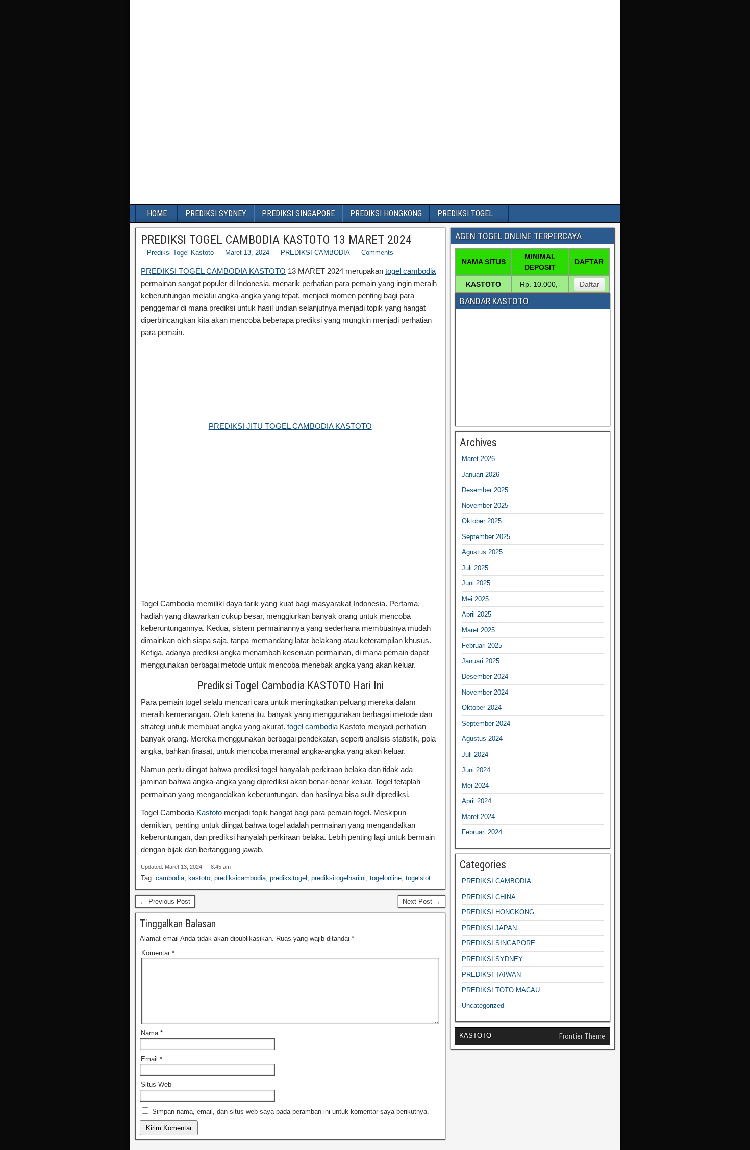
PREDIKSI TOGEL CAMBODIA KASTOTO (213, 271)
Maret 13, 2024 (247, 253)
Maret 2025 (478, 630)
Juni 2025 (476, 583)
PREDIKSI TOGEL (465, 213)
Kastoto (209, 812)
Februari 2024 (482, 832)
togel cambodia (410, 271)
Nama (152, 1033)
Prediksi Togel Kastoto (180, 253)
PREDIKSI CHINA (489, 897)
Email (151, 1059)
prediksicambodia (240, 878)
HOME (157, 213)
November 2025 (485, 505)
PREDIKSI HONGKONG (386, 213)
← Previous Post (165, 901)
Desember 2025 (485, 490)
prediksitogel (288, 878)
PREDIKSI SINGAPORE (298, 213)
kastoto (199, 878)
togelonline (386, 878)
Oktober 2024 (482, 707)
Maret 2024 (478, 817)
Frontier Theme (582, 1036)
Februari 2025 (482, 645)
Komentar (157, 953)
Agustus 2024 (482, 739)
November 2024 (485, 692)
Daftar (589, 284)
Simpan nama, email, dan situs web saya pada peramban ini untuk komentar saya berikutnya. (290, 1111)
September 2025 (486, 537)
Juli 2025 (475, 568)
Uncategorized (483, 1005)
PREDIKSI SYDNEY (215, 213)
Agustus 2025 (482, 552)
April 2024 (476, 801)
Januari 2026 (480, 474)
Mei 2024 (475, 785)
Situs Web (156, 1084)
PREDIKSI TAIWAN (491, 974)
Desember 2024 (485, 676)
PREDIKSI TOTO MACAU (501, 990)
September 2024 (486, 723)
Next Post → (422, 901)
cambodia (170, 878)
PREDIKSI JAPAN (489, 928)
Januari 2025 (480, 661)
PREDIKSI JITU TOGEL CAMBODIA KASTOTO (290, 426)
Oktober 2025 (482, 521)
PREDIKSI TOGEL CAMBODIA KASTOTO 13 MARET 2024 (276, 240)
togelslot (418, 878)
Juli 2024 (475, 754)
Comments (377, 253)
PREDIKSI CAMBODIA (315, 253)
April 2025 (476, 614)
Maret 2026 (478, 459)
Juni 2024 (476, 770)
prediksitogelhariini (338, 878)
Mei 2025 (475, 599)
